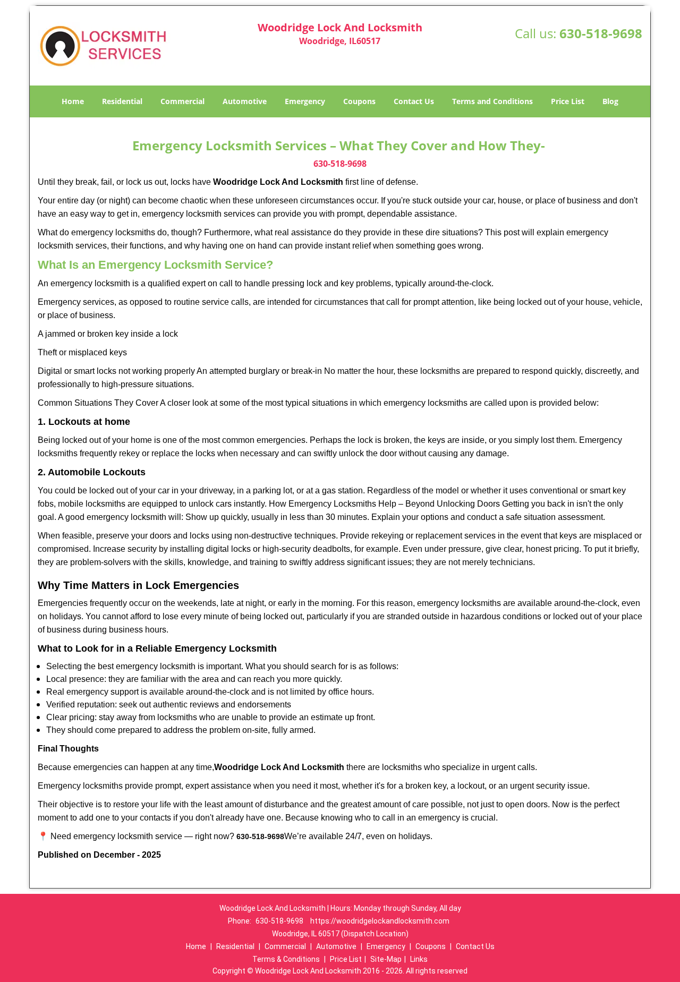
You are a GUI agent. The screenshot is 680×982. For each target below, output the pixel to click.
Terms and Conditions (492, 101)
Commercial (182, 101)
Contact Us (414, 101)
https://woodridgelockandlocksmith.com (379, 921)
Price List (567, 101)
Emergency (305, 101)
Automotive (245, 101)
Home (73, 101)
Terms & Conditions (286, 959)
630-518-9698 (600, 33)
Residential (122, 101)
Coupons (359, 101)
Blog (610, 101)
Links (419, 959)
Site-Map (386, 959)
